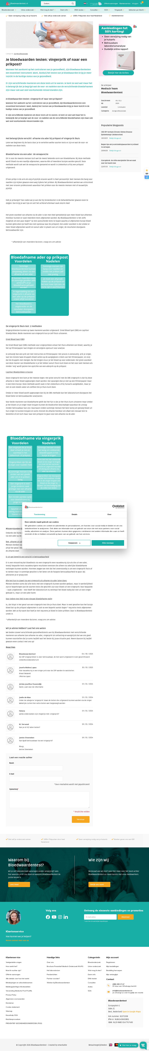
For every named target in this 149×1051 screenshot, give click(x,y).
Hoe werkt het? (11, 966)
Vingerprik (118, 10)
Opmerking (13, 789)
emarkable (62, 1045)
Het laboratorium (53, 970)
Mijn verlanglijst (112, 974)
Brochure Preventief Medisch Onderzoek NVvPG (65, 966)
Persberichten (52, 974)
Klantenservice (125, 3)
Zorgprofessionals (21, 54)
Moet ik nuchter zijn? (13, 970)
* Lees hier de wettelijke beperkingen (96, 921)
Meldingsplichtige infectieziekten (18, 987)
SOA (106, 10)
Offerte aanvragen (111, 3)
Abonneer (125, 917)
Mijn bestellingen (112, 966)
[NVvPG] (96, 3)
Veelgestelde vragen (14, 962)
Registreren (110, 962)
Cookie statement (13, 1007)
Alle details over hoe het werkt (17, 979)
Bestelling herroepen (114, 970)
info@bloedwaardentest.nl (122, 991)
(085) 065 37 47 (118, 984)
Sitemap (9, 1011)
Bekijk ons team (97, 884)
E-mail (11, 774)
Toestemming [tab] (39, 514)
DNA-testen (78, 10)
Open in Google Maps (131, 1012)
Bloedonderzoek (8, 10)
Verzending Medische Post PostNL (19, 991)
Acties (90, 987)
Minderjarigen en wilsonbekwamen (19, 983)
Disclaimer (10, 1003)
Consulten (94, 10)
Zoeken (73, 3)
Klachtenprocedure (13, 1019)
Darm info (64, 10)
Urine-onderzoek (27, 10)
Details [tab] (74, 514)
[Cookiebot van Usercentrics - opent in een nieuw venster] (114, 506)
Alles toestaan (108, 543)
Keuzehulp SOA (12, 1015)
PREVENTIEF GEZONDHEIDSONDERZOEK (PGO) (24, 1023)
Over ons (50, 962)
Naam (11, 763)
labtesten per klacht (136, 10)
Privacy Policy (11, 995)
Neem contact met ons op (17, 940)
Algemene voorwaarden (15, 999)
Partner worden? (53, 979)
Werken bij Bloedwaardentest (58, 983)
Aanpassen (72, 543)
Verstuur (81, 819)
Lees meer (14, 884)
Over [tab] (109, 514)
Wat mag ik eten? (47, 10)
